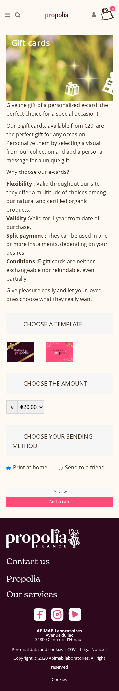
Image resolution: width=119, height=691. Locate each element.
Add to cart (59, 501)
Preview (59, 491)
